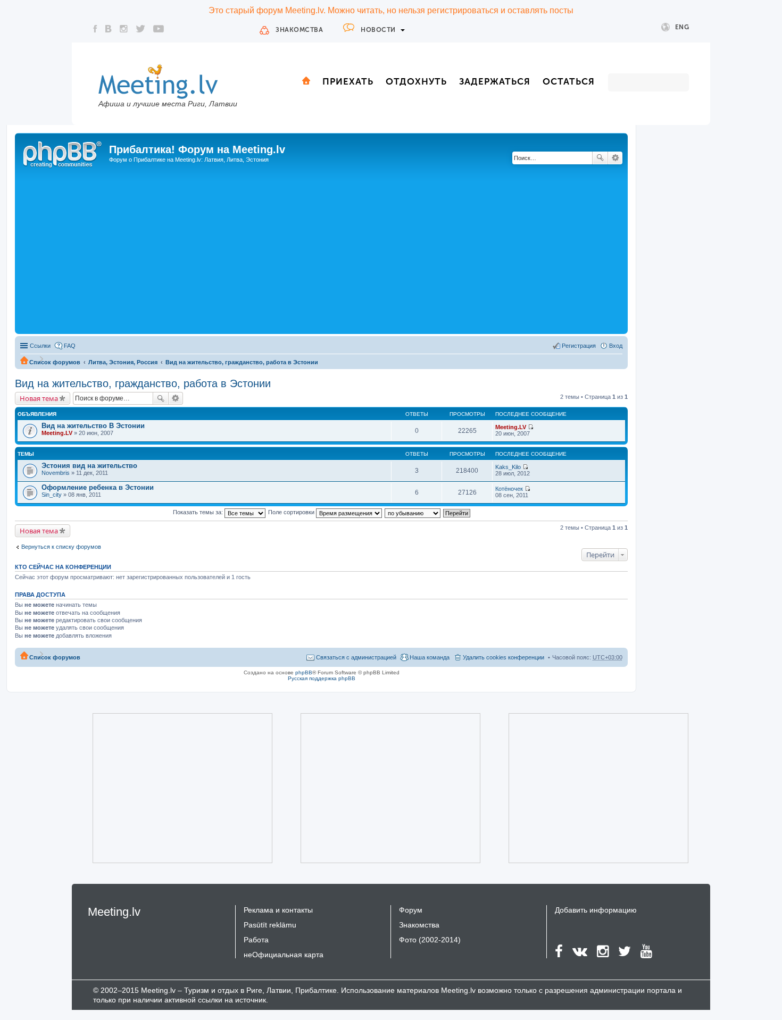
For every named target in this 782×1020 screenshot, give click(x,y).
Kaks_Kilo (508, 467)
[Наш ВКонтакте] (108, 28)
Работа (256, 939)
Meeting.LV (56, 433)
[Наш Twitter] (140, 28)
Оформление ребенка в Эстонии (97, 487)
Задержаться (494, 81)
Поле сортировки (292, 512)
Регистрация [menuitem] (579, 345)
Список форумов (54, 362)
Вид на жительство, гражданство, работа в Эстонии (241, 362)
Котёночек (509, 489)
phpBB (303, 672)
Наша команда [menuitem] (430, 657)
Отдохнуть (416, 81)
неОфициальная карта (283, 954)
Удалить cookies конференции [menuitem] (503, 657)
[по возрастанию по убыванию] (413, 512)
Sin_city (51, 494)
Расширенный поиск (615, 158)
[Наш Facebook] (95, 28)
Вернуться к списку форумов (61, 547)
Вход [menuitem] (615, 345)
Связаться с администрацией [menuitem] (356, 657)
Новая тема (39, 398)
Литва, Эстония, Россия (122, 362)
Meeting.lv (114, 911)
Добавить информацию (596, 910)
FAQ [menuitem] (70, 345)
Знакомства (299, 30)
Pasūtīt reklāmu (270, 925)
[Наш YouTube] (158, 28)
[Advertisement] (321, 251)
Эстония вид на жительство (89, 466)
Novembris (55, 473)
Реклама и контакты (278, 910)
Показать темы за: (198, 512)
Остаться (569, 81)
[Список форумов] (63, 153)
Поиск (600, 158)
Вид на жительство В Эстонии (93, 426)
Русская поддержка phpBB (321, 678)
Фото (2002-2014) (430, 939)
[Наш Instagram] (124, 28)
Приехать (347, 81)
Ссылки (40, 345)
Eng (682, 27)
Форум (410, 910)
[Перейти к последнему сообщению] (531, 427)
